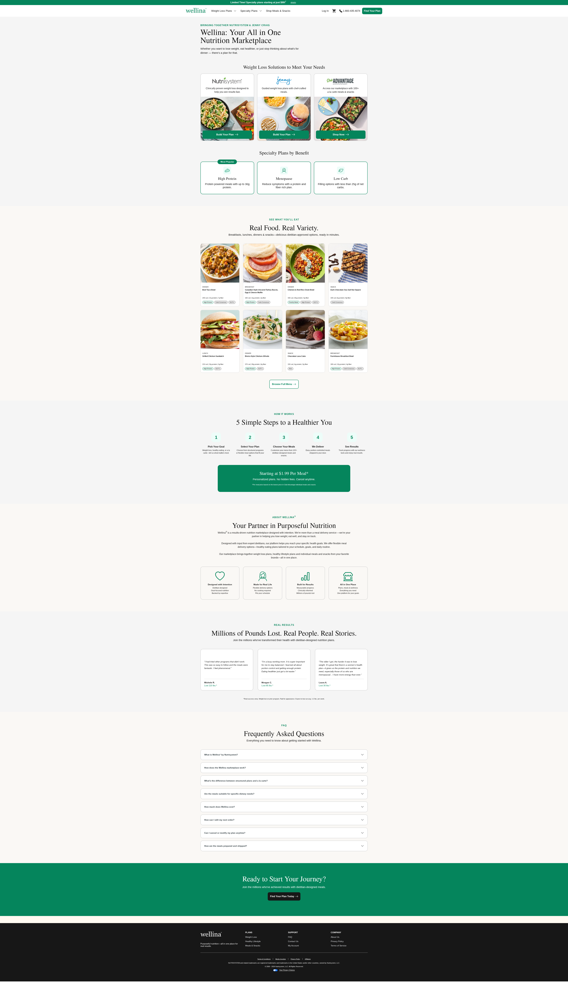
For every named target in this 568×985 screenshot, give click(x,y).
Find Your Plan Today (282, 896)
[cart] (334, 10)
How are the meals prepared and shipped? (225, 846)
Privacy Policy (337, 941)
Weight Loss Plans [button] (221, 10)
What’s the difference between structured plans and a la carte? (236, 781)
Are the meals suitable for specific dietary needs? (229, 794)
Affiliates (309, 959)
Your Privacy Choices (287, 970)
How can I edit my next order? (219, 820)
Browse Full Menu (282, 384)
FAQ (290, 937)
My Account (293, 945)
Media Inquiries (281, 959)
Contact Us (293, 941)
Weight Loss (251, 937)
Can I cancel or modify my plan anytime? (224, 833)
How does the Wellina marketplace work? (225, 768)
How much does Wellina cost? (219, 807)
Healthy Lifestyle (253, 941)
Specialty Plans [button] (249, 10)
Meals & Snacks (252, 945)
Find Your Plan (372, 11)
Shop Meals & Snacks (278, 10)
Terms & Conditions (264, 959)
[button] (284, 2)
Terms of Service (338, 945)
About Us (335, 937)
